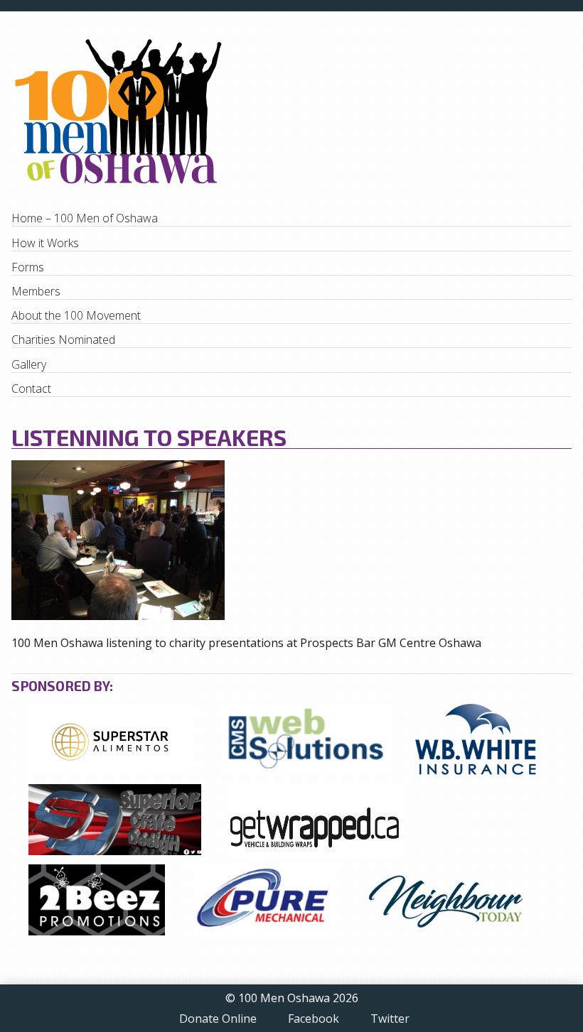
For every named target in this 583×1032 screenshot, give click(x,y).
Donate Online (218, 1019)
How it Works (45, 243)
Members (35, 291)
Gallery (28, 364)
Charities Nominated (63, 339)
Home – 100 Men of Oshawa (84, 218)
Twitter (390, 1019)
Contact (31, 388)
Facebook (313, 1019)
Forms (27, 267)
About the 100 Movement (76, 315)
